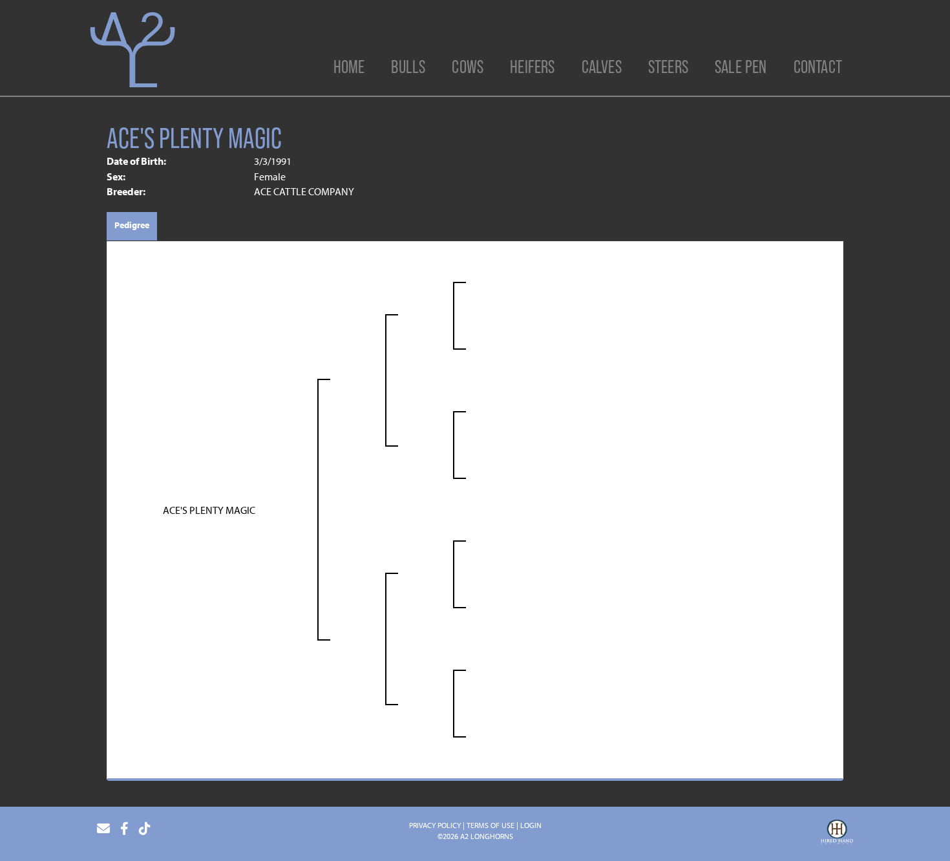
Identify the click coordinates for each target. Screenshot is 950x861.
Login (531, 825)
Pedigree (131, 225)
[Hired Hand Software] (837, 834)
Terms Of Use (490, 825)
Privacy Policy (435, 825)
